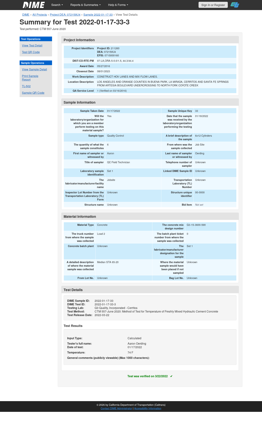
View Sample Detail (34, 69)
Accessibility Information (147, 408)
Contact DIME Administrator (116, 408)
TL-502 (26, 86)
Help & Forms (117, 5)
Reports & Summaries (84, 5)
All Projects (39, 14)
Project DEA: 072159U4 (65, 14)
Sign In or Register (213, 5)
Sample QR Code (33, 93)
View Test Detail (32, 45)
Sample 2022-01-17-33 (98, 14)
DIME (25, 14)
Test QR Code (31, 52)
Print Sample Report (30, 78)
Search (56, 5)
